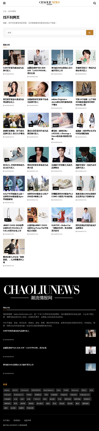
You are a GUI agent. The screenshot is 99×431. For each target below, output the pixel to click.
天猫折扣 (64, 395)
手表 (59, 399)
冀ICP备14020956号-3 (11, 425)
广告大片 (37, 399)
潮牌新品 (7, 403)
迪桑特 (21, 408)
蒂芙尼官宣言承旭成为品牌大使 (37, 166)
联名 (54, 403)
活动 (31, 125)
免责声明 (27, 420)
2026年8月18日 (33, 171)
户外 (31, 188)
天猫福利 (7, 399)
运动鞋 (56, 188)
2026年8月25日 (81, 74)
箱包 (79, 94)
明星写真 (68, 399)
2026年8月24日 (9, 137)
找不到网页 (12, 11)
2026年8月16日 (9, 202)
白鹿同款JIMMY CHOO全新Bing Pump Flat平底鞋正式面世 (37, 228)
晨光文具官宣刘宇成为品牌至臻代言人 (37, 132)
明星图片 (87, 399)
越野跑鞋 (85, 403)
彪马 (45, 399)
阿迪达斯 (30, 408)
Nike (58, 390)
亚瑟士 (84, 390)
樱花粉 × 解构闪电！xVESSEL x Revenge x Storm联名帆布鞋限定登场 (61, 134)
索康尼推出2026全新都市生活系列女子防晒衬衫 (86, 195)
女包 (15, 399)
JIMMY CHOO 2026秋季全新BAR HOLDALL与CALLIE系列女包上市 (13, 228)
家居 (79, 159)
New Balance (48, 390)
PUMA (66, 390)
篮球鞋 (23, 403)
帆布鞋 (56, 125)
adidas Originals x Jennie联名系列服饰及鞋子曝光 (61, 102)
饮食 (6, 94)
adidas (6, 390)
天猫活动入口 (84, 395)
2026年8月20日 (9, 171)
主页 (4, 11)
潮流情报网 (23, 425)
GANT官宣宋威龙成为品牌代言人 (13, 69)
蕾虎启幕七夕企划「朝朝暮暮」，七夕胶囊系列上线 (13, 259)
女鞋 (28, 399)
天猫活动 (74, 395)
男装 (15, 403)
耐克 (48, 403)
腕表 (77, 403)
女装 (22, 399)
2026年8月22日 (81, 137)
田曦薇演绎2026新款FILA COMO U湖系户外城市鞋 (62, 195)
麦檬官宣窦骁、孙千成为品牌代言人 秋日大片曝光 (13, 132)
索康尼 (31, 403)
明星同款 (77, 399)
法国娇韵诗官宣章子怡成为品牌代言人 (37, 100)
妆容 (55, 62)
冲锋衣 (29, 395)
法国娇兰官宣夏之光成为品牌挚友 (61, 166)
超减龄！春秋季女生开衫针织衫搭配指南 (86, 132)
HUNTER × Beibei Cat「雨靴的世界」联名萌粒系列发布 (61, 228)
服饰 (6, 62)
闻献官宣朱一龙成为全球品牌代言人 (86, 166)
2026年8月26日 (9, 74)
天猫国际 (54, 395)
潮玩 (55, 220)
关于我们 (6, 420)
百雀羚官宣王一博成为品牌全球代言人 (86, 69)
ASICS (15, 390)
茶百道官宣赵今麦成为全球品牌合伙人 (13, 100)
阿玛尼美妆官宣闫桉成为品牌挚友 (86, 226)
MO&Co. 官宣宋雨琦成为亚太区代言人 (13, 166)
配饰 (31, 159)
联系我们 (17, 420)
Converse (24, 390)
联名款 (62, 403)
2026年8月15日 (81, 200)
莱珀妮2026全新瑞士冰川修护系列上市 (61, 69)
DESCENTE (36, 390)
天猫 (46, 395)
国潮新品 (38, 395)
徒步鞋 (52, 399)
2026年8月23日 (57, 142)
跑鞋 (5, 408)
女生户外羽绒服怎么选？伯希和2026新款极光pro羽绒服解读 (13, 196)
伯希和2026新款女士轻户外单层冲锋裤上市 (37, 195)
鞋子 (31, 220)
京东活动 (7, 395)
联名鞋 (70, 403)
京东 (91, 390)
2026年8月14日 (81, 231)
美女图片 (40, 403)
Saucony (75, 390)
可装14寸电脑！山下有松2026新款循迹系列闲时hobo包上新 (86, 102)
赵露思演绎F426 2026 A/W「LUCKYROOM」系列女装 (37, 70)
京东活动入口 (18, 395)
